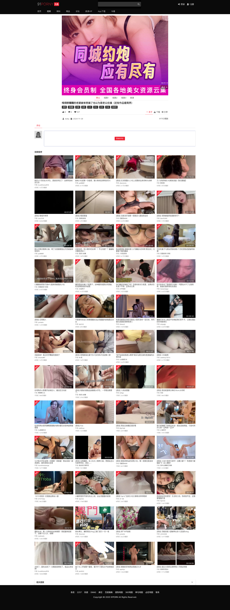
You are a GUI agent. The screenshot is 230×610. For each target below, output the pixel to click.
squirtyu (122, 569)
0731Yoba (41, 499)
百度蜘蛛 (109, 592)
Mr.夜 (80, 357)
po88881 (82, 183)
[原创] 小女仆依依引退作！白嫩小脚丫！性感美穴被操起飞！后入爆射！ (176, 462)
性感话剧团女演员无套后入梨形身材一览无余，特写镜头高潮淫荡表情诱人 (135, 321)
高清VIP (88, 11)
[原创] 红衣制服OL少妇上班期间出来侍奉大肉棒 (134, 181)
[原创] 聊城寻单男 (41, 216)
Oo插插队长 (123, 359)
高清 (132, 98)
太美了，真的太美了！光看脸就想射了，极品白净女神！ (53, 568)
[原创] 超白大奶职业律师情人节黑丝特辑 (172, 567)
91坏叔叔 (122, 289)
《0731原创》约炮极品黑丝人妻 (46, 496)
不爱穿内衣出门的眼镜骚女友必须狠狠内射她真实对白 (94, 321)
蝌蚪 (58, 11)
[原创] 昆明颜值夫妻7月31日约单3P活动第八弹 (92, 355)
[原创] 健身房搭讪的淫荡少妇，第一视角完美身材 (134, 461)
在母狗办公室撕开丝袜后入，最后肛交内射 (50, 390)
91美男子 (82, 289)
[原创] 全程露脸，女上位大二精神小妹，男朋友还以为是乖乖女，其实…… (94, 462)
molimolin (41, 536)
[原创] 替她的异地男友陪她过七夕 (128, 567)
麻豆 (100, 592)
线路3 (123, 98)
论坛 (78, 11)
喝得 (64, 107)
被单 (83, 107)
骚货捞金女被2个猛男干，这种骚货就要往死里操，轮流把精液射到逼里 (94, 285)
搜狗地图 (119, 592)
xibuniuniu (123, 183)
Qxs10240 (163, 218)
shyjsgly (163, 324)
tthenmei (82, 534)
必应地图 (149, 592)
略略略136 (41, 393)
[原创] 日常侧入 (40, 320)
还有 (101, 107)
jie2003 (81, 571)
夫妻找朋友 (82, 218)
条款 (73, 592)
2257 (79, 592)
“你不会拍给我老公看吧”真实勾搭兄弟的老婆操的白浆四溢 (135, 356)
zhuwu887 (41, 357)
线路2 (114, 98)
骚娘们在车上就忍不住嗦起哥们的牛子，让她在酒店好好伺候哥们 (176, 321)
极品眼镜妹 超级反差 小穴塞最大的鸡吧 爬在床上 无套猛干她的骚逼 (135, 250)
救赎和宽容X (164, 569)
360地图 (129, 592)
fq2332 (81, 324)
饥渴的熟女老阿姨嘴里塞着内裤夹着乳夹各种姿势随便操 (53, 427)
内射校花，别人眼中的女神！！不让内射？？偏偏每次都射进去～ (94, 250)
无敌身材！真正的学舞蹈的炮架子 (47, 355)
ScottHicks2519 (43, 185)
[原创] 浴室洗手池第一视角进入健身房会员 (132, 216)
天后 (161, 393)
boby (67, 119)
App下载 (101, 11)
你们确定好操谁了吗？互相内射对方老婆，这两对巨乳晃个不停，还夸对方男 (135, 285)
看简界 (114, 107)
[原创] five (79, 426)
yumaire (40, 322)
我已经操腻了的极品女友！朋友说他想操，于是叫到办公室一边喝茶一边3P (176, 427)
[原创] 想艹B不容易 (123, 531)
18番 (113, 11)
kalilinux (81, 428)
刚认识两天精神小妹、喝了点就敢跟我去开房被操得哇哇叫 (53, 250)
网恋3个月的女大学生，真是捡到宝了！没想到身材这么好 (53, 181)
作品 (107, 107)
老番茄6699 (123, 218)
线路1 (106, 98)
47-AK (122, 499)
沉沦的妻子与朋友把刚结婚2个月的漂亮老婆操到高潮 (176, 250)
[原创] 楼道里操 (81, 216)
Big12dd (122, 428)
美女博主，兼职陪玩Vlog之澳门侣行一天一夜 (92, 531)
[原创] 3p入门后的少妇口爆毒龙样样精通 (131, 496)
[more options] (192, 582)
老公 (95, 107)
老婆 (77, 107)
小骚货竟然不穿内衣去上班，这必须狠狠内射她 (92, 496)
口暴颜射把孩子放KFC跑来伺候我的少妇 (49, 284)
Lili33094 (163, 534)
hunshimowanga (43, 465)
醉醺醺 (71, 107)
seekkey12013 (165, 357)
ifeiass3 (122, 324)
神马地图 (139, 592)
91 (47, 4)
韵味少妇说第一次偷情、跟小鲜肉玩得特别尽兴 (92, 181)
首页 (39, 11)
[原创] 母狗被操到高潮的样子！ (168, 216)
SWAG (93, 592)
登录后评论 (119, 138)
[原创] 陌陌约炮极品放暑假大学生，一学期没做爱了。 (93, 391)
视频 (49, 11)
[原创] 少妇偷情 (162, 355)
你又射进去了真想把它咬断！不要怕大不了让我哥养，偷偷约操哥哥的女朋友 (175, 285)
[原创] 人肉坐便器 (122, 390)
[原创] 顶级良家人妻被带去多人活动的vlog (173, 531)
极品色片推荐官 (84, 465)
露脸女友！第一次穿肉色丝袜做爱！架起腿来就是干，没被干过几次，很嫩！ (52, 532)
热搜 (86, 592)
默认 (98, 98)
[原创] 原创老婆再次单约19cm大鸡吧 (171, 390)
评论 (38, 125)
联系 (157, 592)
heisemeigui (164, 289)
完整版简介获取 (165, 253)
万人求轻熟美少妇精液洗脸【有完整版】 (172, 181)
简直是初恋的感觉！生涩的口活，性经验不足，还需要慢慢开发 (176, 497)
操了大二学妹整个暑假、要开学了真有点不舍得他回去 (94, 568)
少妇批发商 (123, 253)
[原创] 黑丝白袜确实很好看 (126, 426)
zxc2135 (41, 218)
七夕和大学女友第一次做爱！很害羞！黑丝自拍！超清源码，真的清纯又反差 (53, 462)
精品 (68, 11)
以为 (89, 107)
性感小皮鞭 (82, 253)
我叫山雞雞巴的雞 (166, 465)
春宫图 (162, 183)
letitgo (122, 393)
